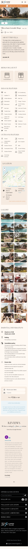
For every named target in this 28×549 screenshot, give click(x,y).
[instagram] (26, 500)
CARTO (23, 186)
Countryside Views (8, 148)
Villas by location (10, 505)
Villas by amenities (10, 513)
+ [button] (4, 168)
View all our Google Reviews (14, 429)
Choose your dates (12, 389)
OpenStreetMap (14, 186)
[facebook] (23, 500)
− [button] (4, 170)
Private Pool (21, 138)
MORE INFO (5, 517)
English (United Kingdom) (14, 543)
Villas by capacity (10, 509)
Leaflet (9, 186)
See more (5, 57)
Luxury (19, 126)
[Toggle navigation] (25, 2)
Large (5, 130)
